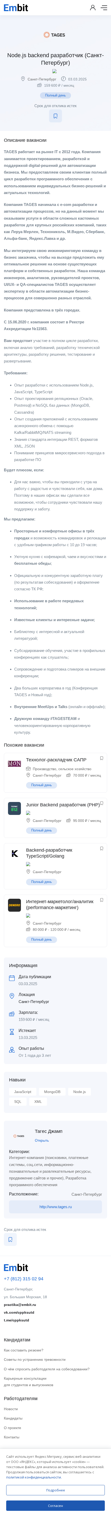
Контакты (11, 1437)
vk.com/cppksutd (19, 1312)
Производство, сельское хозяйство (62, 769)
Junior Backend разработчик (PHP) (63, 804)
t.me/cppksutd (16, 1320)
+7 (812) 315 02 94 (23, 1278)
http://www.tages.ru (55, 1207)
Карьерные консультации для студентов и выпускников (28, 1381)
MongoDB (52, 1092)
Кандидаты (13, 1418)
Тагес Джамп (48, 1131)
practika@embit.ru (20, 1305)
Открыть (42, 1140)
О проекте (12, 1428)
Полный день (55, 95)
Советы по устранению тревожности (35, 1359)
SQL (17, 1101)
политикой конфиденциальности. (34, 1477)
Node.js (79, 1092)
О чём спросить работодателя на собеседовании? (47, 1369)
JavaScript (22, 1092)
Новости (11, 1409)
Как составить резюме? (23, 1350)
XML (38, 1101)
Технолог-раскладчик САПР (56, 759)
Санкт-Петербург (42, 79)
